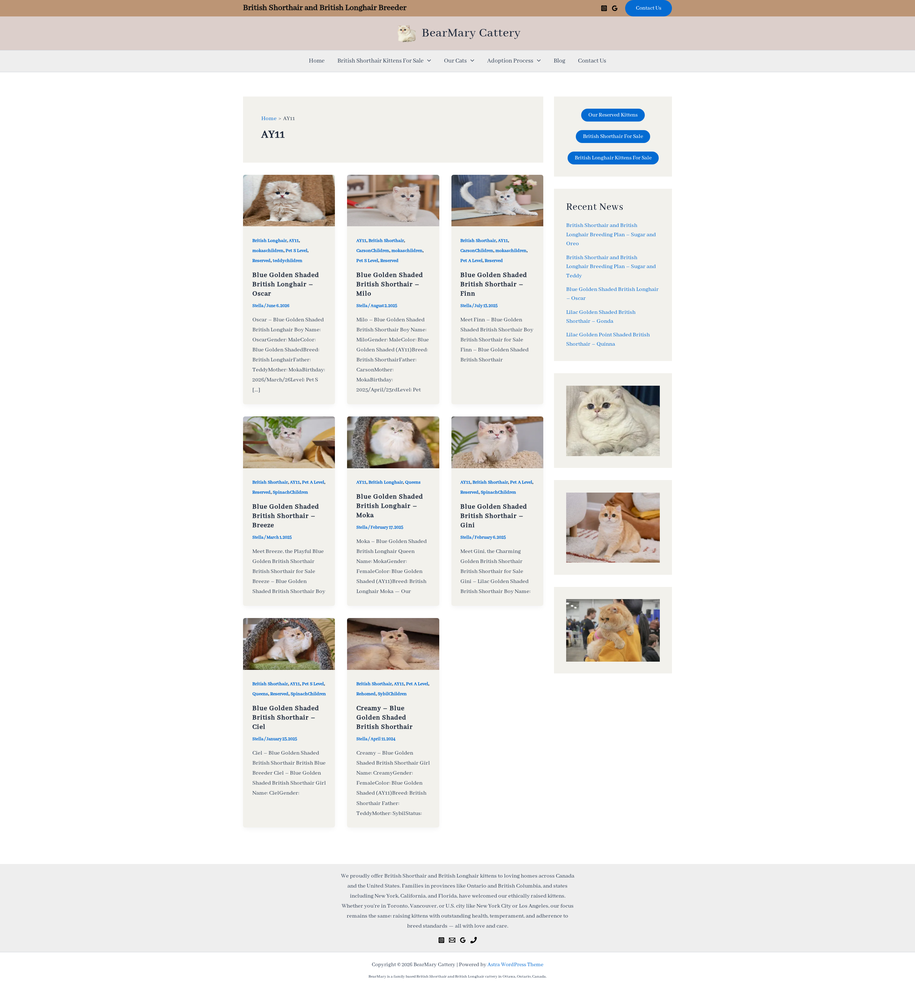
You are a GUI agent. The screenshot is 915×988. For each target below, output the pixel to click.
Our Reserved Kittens (613, 115)
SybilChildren (392, 694)
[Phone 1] (473, 940)
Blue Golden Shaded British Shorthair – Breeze (285, 516)
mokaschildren (267, 251)
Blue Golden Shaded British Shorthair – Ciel (285, 717)
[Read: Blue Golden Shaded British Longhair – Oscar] (289, 200)
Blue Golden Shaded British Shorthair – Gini (493, 516)
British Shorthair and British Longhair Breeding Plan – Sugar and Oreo (611, 235)
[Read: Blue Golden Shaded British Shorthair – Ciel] (289, 643)
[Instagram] (604, 8)
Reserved (261, 261)
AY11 (294, 241)
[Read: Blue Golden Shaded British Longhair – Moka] (393, 442)
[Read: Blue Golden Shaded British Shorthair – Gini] (497, 442)
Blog (559, 61)
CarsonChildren (372, 251)
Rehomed (366, 694)
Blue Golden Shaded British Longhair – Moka (389, 506)
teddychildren (287, 261)
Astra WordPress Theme (515, 965)
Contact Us (592, 61)
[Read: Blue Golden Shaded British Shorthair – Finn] (497, 200)
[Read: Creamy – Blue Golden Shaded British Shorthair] (393, 643)
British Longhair (269, 241)
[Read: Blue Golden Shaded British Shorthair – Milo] (393, 200)
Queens (413, 482)
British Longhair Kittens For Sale (613, 158)
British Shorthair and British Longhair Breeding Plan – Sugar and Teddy (611, 267)
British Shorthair (386, 241)
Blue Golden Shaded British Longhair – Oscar (285, 284)
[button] (648, 8)
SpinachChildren (290, 492)
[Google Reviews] (615, 8)
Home (317, 61)
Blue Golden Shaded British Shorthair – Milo (389, 284)
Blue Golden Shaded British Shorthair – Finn (493, 284)
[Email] (452, 940)
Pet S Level (296, 251)
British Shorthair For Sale (613, 136)
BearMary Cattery (471, 33)
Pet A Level (471, 261)
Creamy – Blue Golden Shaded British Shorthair (384, 717)
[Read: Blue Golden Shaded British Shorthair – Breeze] (289, 442)
